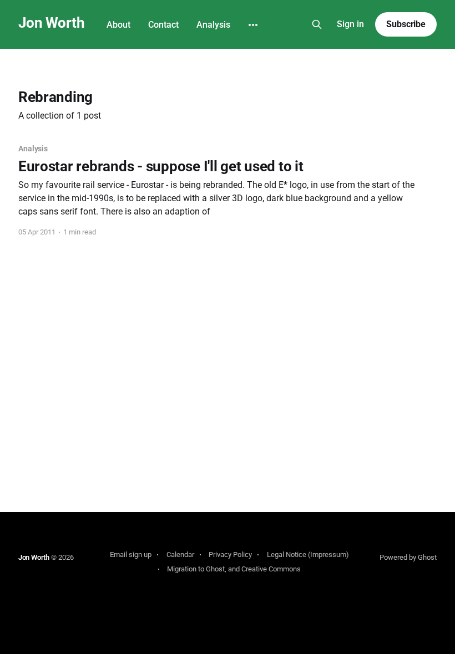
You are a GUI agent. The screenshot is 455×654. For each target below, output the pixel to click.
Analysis (213, 24)
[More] (253, 25)
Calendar (180, 554)
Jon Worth (51, 23)
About (118, 24)
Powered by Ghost (408, 557)
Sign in (350, 24)
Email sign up (130, 554)
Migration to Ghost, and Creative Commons (234, 569)
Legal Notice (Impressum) (308, 554)
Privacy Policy (230, 554)
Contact (163, 24)
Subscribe (406, 24)
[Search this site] (317, 24)
